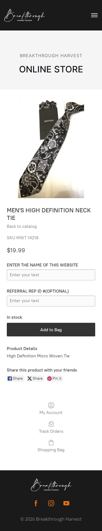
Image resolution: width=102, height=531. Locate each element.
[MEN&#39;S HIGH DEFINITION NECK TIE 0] (51, 148)
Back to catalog (22, 226)
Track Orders (51, 431)
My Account (51, 412)
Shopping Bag (51, 449)
